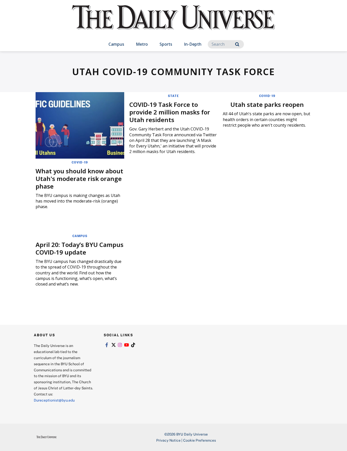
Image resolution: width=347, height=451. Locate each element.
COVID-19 (80, 162)
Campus (116, 44)
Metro (142, 44)
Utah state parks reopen (267, 104)
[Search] (237, 44)
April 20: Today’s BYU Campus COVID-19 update (79, 248)
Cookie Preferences (199, 440)
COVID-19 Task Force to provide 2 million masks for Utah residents (169, 112)
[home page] (173, 22)
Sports (166, 44)
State (173, 95)
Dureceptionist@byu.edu (54, 400)
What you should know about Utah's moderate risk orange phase (79, 178)
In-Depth (192, 44)
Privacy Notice (168, 440)
